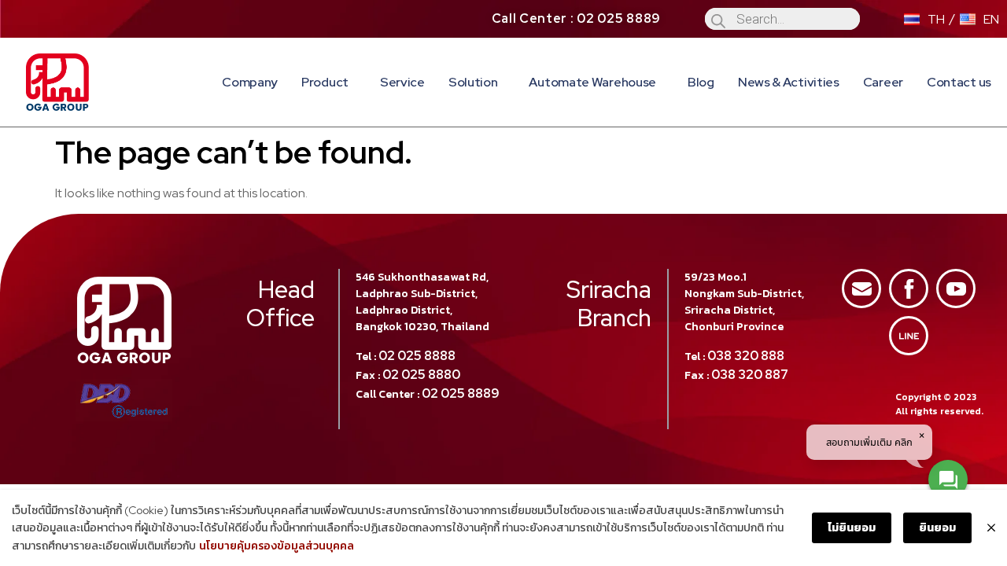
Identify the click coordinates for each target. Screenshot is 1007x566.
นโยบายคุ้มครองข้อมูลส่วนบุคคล (276, 545)
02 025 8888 (417, 355)
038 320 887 (749, 374)
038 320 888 (745, 355)
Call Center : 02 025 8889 (577, 18)
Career (883, 82)
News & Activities (788, 82)
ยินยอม (937, 527)
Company (250, 82)
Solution (473, 82)
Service (402, 82)
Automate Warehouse (592, 82)
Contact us (959, 82)
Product (325, 82)
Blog (701, 82)
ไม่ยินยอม (852, 527)
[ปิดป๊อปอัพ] (991, 528)
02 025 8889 (461, 393)
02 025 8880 (421, 374)
